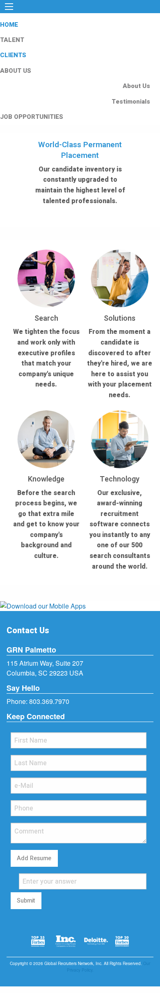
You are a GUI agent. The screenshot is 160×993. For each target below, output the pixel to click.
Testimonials (131, 101)
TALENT (12, 39)
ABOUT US (15, 70)
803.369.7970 (49, 701)
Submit (26, 900)
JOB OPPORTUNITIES (31, 116)
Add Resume (34, 858)
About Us (136, 85)
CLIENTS (13, 55)
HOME (9, 24)
